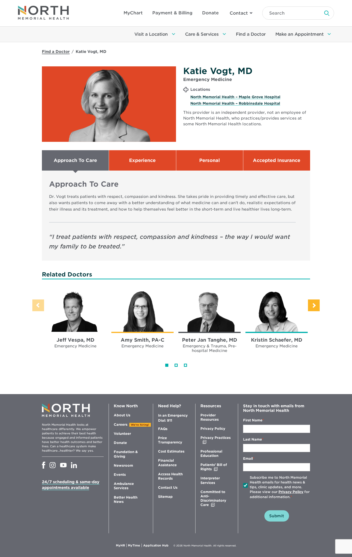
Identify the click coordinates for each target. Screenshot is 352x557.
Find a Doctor (56, 51)
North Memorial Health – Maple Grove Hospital (235, 97)
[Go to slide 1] (166, 365)
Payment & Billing (172, 12)
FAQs (162, 429)
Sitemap (165, 497)
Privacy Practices (215, 440)
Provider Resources (209, 417)
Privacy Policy (212, 429)
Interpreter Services (210, 480)
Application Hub (156, 545)
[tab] (75, 160)
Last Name (252, 439)
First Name (252, 420)
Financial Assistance (167, 463)
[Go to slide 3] (185, 365)
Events (120, 475)
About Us (122, 415)
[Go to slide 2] (176, 365)
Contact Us (167, 487)
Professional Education (211, 453)
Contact (239, 13)
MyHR (121, 545)
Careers (120, 424)
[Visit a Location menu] (173, 34)
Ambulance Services (124, 486)
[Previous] (38, 305)
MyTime (135, 545)
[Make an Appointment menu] (329, 34)
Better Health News (125, 499)
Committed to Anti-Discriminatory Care (214, 498)
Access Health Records (170, 476)
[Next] (314, 305)
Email (248, 458)
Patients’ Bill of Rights (216, 467)
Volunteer (122, 434)
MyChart (133, 12)
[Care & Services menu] (224, 34)
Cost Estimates (171, 451)
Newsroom (123, 465)
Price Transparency (170, 440)
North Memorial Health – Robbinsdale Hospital (235, 103)
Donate (210, 12)
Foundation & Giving (126, 454)
